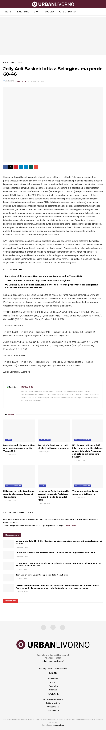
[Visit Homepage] (53, 4)
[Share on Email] (36, 167)
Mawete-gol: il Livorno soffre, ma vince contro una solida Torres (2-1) (43, 276)
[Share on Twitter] (10, 167)
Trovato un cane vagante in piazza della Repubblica (42, 575)
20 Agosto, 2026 (44, 452)
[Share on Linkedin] (21, 167)
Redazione (21, 81)
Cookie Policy (60, 668)
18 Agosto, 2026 (79, 460)
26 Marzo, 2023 (37, 81)
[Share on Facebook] (5, 167)
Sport (37, 12)
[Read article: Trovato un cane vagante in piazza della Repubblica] (8, 577)
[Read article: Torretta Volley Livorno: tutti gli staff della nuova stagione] (54, 430)
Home (8, 12)
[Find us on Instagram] (53, 627)
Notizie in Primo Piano (53, 699)
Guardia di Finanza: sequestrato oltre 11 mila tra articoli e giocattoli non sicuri (55, 552)
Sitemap (53, 690)
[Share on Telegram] (26, 167)
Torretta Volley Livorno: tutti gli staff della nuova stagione (37, 280)
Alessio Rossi (59, 725)
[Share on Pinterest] (16, 167)
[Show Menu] (4, 4)
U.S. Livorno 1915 (82, 440)
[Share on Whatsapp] (31, 167)
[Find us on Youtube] (62, 627)
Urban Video (53, 707)
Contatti (53, 682)
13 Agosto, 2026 (44, 503)
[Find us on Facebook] (43, 627)
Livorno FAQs (53, 710)
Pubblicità (53, 686)
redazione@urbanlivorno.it (53, 661)
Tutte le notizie (53, 703)
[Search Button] (101, 4)
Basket (19, 62)
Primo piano (22, 12)
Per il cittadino (67, 12)
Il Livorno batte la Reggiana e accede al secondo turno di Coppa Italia (19, 494)
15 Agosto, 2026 (10, 500)
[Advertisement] (53, 36)
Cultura (49, 12)
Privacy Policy (45, 668)
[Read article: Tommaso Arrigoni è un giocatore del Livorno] (88, 476)
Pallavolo (45, 440)
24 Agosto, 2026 (10, 454)
